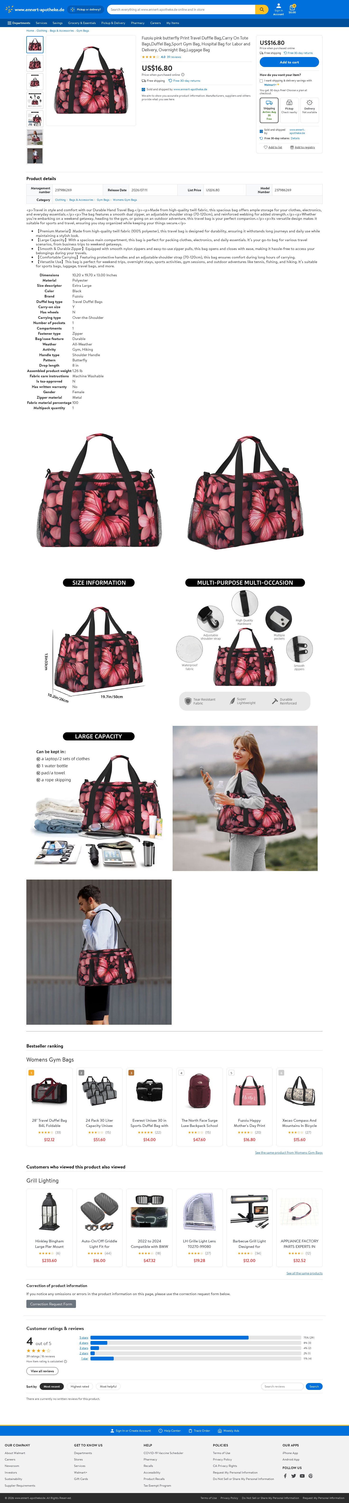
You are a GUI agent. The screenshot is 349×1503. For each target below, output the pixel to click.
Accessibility (152, 1472)
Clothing (42, 31)
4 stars (83, 1343)
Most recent (52, 1386)
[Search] (262, 9)
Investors (11, 1472)
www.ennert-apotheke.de (190, 89)
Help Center (172, 1431)
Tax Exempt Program (157, 1485)
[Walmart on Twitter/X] (293, 1476)
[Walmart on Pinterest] (310, 1476)
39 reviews (174, 57)
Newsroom (12, 1466)
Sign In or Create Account (133, 1431)
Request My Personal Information (235, 1472)
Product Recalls (154, 1479)
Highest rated (80, 1386)
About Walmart (15, 1453)
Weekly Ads (231, 1431)
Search (314, 1386)
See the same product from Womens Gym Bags (289, 1152)
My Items (172, 23)
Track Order (202, 1431)
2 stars (84, 1353)
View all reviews (42, 1371)
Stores (78, 1459)
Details (295, 138)
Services (41, 23)
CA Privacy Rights (225, 1466)
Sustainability (13, 1479)
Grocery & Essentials (82, 23)
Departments (21, 23)
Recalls (148, 1466)
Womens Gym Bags (125, 200)
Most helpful (108, 1386)
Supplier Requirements (20, 1485)
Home (30, 31)
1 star (84, 1358)
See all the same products (305, 1273)
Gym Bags (82, 31)
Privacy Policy (222, 1459)
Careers (155, 23)
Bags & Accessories (62, 31)
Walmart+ (80, 1472)
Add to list (275, 147)
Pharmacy (138, 23)
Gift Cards (81, 1479)
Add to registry (305, 147)
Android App (291, 1459)
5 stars (84, 1337)
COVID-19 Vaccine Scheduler (163, 1453)
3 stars (84, 1348)
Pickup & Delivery (113, 23)
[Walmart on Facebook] (285, 1476)
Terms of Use (221, 1453)
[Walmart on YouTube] (302, 1476)
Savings (57, 23)
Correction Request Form (51, 1304)
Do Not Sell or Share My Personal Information (243, 1479)
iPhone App (290, 1453)
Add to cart (289, 62)
